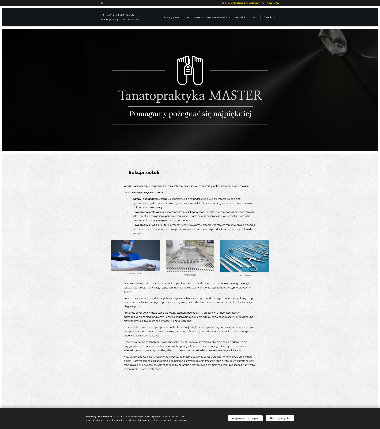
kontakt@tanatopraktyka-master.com (242, 2)
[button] (270, 17)
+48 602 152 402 (272, 2)
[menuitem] (172, 17)
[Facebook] (102, 2)
